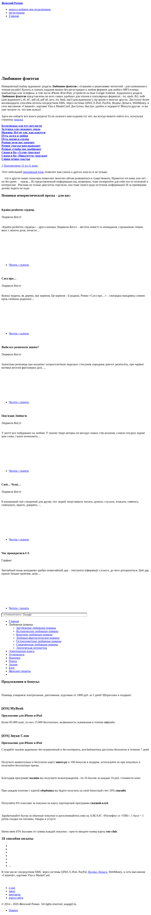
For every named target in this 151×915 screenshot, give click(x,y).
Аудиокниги (16, 654)
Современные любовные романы (37, 644)
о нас (12, 887)
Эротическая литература (31, 647)
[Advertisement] (53, 46)
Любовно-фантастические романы (37, 637)
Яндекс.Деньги (97, 871)
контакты (15, 894)
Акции (13, 664)
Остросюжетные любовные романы (38, 641)
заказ (12, 891)
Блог (12, 667)
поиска (18, 119)
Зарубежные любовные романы (36, 627)
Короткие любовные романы (34, 634)
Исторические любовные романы (37, 631)
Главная (14, 621)
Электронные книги (21, 651)
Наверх (13, 910)
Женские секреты (20, 671)
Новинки (14, 657)
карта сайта (16, 897)
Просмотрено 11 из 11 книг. (21, 165)
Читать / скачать (19, 264)
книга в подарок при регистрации (30, 9)
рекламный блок (33, 172)
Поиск (13, 661)
